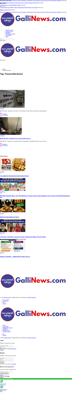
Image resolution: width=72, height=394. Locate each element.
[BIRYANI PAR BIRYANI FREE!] (36, 205)
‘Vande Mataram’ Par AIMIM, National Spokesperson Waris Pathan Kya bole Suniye (19, 7)
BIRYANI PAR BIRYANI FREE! (9, 217)
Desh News (2, 191)
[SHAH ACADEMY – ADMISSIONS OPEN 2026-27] (36, 245)
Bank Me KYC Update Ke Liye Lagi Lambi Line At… (15, 138)
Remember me (5, 348)
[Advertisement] (25, 64)
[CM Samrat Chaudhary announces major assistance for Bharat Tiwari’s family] (36, 225)
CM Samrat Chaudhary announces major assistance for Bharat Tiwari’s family (23, 237)
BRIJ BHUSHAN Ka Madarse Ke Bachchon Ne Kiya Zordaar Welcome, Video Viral (19, 2)
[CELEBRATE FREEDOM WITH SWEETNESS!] (36, 164)
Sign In (1, 374)
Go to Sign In (13, 364)
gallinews (5, 114)
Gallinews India (7, 297)
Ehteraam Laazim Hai (5, 9)
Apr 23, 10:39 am (4, 115)
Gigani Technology (31, 297)
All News (2, 108)
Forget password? (12, 348)
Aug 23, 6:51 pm (4, 145)
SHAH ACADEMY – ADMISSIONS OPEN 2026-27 (15, 256)
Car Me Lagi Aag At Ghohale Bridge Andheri (10, 5)
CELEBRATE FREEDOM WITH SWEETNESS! (14, 176)
